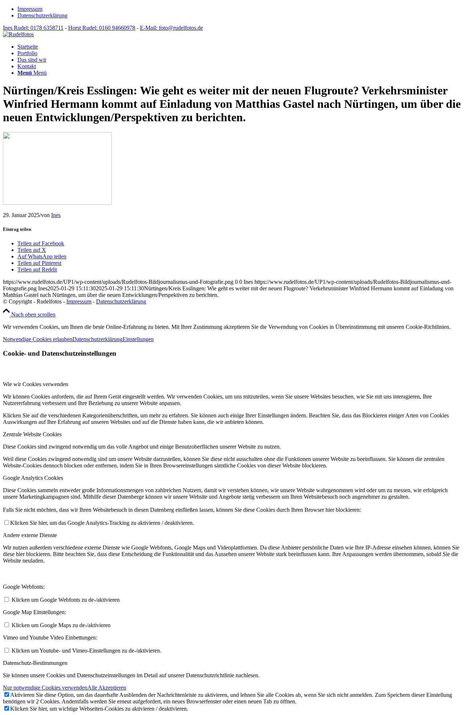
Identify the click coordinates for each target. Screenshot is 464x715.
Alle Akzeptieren (106, 688)
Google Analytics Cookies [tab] (33, 478)
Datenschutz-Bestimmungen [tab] (35, 663)
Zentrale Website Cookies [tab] (32, 434)
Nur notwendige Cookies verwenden (45, 688)
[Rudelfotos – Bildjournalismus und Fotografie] (18, 34)
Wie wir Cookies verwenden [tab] (35, 384)
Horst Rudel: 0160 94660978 (101, 28)
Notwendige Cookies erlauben (37, 339)
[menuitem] (239, 9)
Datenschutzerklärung (42, 15)
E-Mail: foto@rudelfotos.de (171, 28)
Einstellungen (138, 339)
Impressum (29, 9)
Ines (56, 215)
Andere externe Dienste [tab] (30, 535)
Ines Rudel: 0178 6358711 (33, 28)
